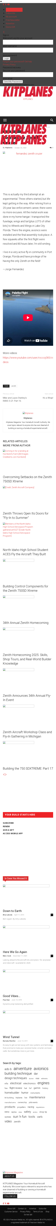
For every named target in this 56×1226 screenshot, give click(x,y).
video (8, 1121)
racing (31, 1106)
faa (6, 1088)
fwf (30, 1088)
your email (7, 78)
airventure (23, 1068)
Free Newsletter (13, 20)
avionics (41, 1068)
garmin (37, 1088)
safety (27, 1111)
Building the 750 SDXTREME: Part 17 (28, 768)
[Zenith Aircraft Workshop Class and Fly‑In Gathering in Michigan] (28, 715)
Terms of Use (38, 1212)
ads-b (8, 1069)
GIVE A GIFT (8, 830)
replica (14, 1112)
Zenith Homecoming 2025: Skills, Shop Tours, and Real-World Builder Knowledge (27, 659)
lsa (25, 1097)
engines (44, 1083)
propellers (21, 1107)
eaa (37, 1078)
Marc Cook (7, 956)
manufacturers (10, 1102)
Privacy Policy (9, 64)
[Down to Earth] (28, 895)
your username (10, 46)
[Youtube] (8, 4)
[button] (4, 120)
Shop (47, 1212)
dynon (31, 1079)
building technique (18, 1073)
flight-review (15, 1088)
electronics (29, 1083)
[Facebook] (3, 4)
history (45, 1088)
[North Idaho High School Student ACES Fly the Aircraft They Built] (28, 533)
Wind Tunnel (11, 1037)
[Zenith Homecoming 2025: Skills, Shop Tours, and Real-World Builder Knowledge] (28, 638)
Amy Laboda (7, 915)
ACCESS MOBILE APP (13, 833)
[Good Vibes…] (28, 980)
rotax (20, 1112)
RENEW (6, 826)
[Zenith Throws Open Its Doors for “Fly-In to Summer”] (28, 496)
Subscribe (10, 13)
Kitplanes (8, 148)
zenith (13, 386)
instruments (35, 1093)
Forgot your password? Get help (17, 61)
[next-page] (6, 774)
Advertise (10, 23)
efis (6, 1083)
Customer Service (10, 1212)
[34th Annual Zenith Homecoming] (28, 606)
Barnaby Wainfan (9, 1041)
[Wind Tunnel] (28, 1021)
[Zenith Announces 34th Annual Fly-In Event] (28, 679)
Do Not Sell (28, 1215)
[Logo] (23, 133)
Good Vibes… (11, 996)
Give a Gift (10, 27)
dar (36, 1073)
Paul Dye (6, 1000)
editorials (44, 1079)
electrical (15, 1083)
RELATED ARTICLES (15, 441)
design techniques (16, 1078)
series (35, 1112)
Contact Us (22, 1209)
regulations (40, 1107)
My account (11, 16)
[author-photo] (28, 413)
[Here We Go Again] (28, 936)
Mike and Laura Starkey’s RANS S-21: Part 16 (15, 399)
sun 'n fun (20, 1116)
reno (7, 1111)
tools (32, 1116)
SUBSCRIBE (8, 823)
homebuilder (12, 1092)
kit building (9, 1098)
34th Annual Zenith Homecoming (26, 623)
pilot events (33, 1102)
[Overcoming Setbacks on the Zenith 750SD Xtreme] (28, 460)
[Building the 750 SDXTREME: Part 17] (28, 752)
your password (10, 55)
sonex (8, 1117)
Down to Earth (12, 911)
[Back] (4, 32)
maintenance (37, 1097)
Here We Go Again (15, 952)
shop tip (43, 1112)
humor (24, 1092)
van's (40, 1116)
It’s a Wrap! (48, 398)
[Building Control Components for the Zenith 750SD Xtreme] (28, 569)
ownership (22, 1102)
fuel (25, 1088)
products (10, 1106)
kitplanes (19, 1098)
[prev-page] (4, 774)
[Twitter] (5, 4)
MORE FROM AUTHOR (16, 445)
